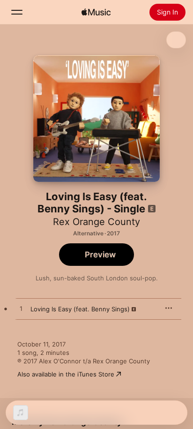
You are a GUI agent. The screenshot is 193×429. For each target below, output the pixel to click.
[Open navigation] (17, 12)
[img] (96, 12)
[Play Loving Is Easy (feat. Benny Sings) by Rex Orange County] (21, 309)
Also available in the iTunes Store (65, 374)
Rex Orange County (96, 221)
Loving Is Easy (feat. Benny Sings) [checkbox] (80, 309)
